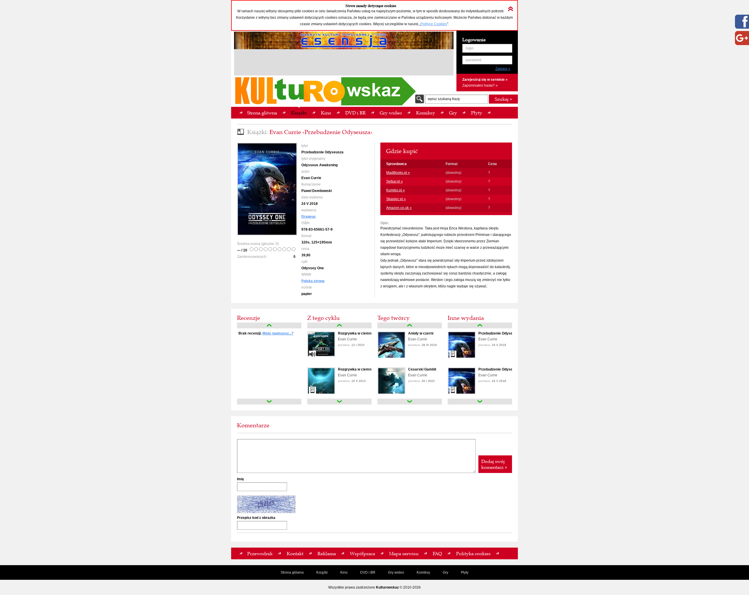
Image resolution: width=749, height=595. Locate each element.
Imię (240, 479)
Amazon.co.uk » (399, 208)
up (269, 325)
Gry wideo (396, 572)
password (473, 60)
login (470, 48)
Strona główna (292, 572)
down (269, 401)
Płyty (464, 572)
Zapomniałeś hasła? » (480, 85)
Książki (322, 572)
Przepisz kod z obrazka (256, 518)
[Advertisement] (343, 63)
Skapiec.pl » (396, 199)
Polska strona (312, 281)
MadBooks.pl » (398, 173)
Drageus (308, 217)
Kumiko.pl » (395, 190)
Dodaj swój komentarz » (494, 464)
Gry (445, 572)
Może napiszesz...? (277, 333)
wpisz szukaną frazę (444, 99)
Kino (344, 572)
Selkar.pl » (394, 181)
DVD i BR (367, 572)
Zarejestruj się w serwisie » (485, 80)
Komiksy (423, 572)
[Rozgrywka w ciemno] (321, 356)
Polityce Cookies (433, 24)
